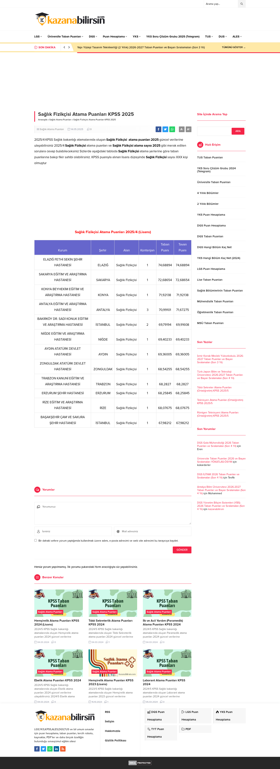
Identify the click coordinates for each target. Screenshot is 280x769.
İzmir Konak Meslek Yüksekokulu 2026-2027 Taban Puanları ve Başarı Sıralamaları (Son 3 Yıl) (220, 359)
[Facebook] (37, 749)
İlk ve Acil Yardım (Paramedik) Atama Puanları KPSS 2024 (163, 622)
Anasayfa (42, 119)
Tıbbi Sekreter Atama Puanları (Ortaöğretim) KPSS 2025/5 (214, 389)
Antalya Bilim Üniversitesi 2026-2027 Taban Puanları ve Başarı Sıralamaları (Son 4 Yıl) (221, 490)
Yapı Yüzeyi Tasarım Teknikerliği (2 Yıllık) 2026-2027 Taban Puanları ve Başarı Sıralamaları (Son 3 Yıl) (141, 47)
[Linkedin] (56, 749)
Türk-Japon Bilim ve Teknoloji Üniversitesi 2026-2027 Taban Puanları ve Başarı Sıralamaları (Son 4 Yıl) (220, 375)
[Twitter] (43, 749)
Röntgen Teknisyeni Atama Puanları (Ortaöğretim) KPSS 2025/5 (217, 414)
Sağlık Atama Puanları (60, 119)
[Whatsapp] (50, 749)
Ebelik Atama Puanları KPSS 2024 (57, 680)
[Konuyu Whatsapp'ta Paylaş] (172, 129)
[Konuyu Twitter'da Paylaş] (165, 129)
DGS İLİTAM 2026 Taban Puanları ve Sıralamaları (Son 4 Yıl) (218, 476)
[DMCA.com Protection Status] (140, 763)
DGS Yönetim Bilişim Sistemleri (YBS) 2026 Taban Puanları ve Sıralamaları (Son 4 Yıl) (221, 506)
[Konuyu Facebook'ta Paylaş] (158, 129)
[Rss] (63, 749)
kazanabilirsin (216, 509)
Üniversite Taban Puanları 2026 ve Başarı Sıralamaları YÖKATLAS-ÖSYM (221, 460)
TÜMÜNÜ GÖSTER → (234, 47)
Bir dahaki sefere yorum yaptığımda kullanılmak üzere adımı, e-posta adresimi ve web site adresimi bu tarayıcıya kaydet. (108, 540)
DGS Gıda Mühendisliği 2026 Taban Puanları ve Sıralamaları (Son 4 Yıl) (218, 444)
